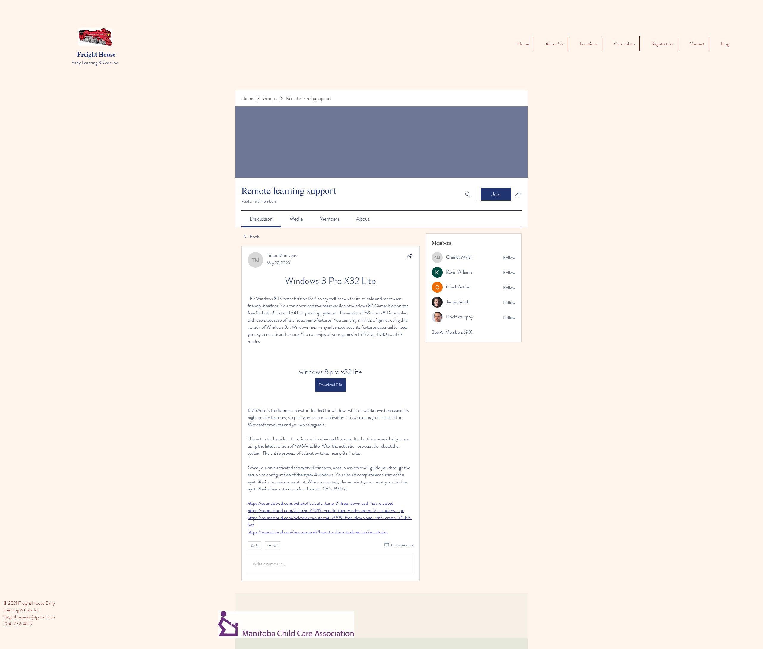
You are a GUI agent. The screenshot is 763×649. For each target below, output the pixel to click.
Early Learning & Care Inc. (95, 62)
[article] (330, 413)
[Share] (409, 255)
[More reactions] (272, 545)
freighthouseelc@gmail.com (29, 616)
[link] (261, 219)
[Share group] (518, 194)
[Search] (467, 194)
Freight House (96, 54)
